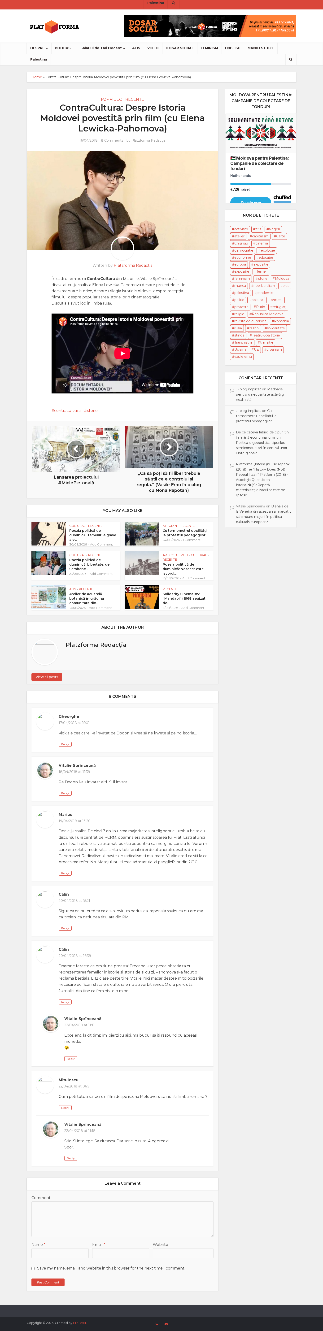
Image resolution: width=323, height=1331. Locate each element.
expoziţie (260, 264)
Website (160, 1244)
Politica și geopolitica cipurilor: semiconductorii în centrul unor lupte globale (261, 448)
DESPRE (37, 48)
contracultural (68, 410)
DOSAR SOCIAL (180, 48)
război (254, 328)
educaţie (266, 257)
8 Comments (112, 140)
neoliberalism (264, 286)
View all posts (47, 677)
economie (242, 257)
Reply (65, 744)
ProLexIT (79, 1323)
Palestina (38, 59)
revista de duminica (250, 321)
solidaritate (276, 328)
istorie (92, 410)
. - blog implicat (248, 389)
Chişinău (241, 243)
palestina (241, 293)
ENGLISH (232, 48)
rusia (238, 328)
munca (240, 286)
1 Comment (192, 540)
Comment (41, 1198)
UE (256, 349)
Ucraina (240, 349)
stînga (239, 335)
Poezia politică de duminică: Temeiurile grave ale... (92, 535)
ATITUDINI (170, 526)
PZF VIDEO (111, 99)
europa (240, 264)
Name (38, 1244)
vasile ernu (243, 356)
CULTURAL (77, 526)
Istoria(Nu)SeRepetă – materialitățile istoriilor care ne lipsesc (260, 490)
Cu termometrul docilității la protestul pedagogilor (185, 532)
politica (257, 300)
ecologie (268, 250)
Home (36, 77)
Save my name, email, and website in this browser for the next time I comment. (111, 1268)
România (281, 321)
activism (241, 229)
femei (261, 271)
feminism (242, 278)
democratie (243, 250)
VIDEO (153, 48)
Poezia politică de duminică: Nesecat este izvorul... (183, 569)
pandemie (265, 293)
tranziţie (266, 342)
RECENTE (134, 99)
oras (286, 286)
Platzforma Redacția (148, 140)
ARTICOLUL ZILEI (175, 555)
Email (98, 1244)
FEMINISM (209, 48)
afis (258, 229)
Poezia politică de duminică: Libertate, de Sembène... (89, 564)
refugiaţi (279, 307)
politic (239, 300)
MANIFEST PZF (261, 48)
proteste (241, 307)
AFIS (136, 48)
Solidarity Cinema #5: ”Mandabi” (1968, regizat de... (184, 598)
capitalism (260, 236)
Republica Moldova (267, 314)
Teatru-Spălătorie (266, 335)
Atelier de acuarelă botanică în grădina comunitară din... (86, 598)
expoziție (241, 271)
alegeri (274, 229)
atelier (239, 236)
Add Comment (101, 544)
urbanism (274, 349)
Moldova (282, 278)
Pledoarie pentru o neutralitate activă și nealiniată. (260, 394)
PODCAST (64, 48)
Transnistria (243, 342)
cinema (262, 243)
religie (239, 314)
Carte (280, 236)
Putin (260, 307)
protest (277, 300)
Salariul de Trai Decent (101, 48)
